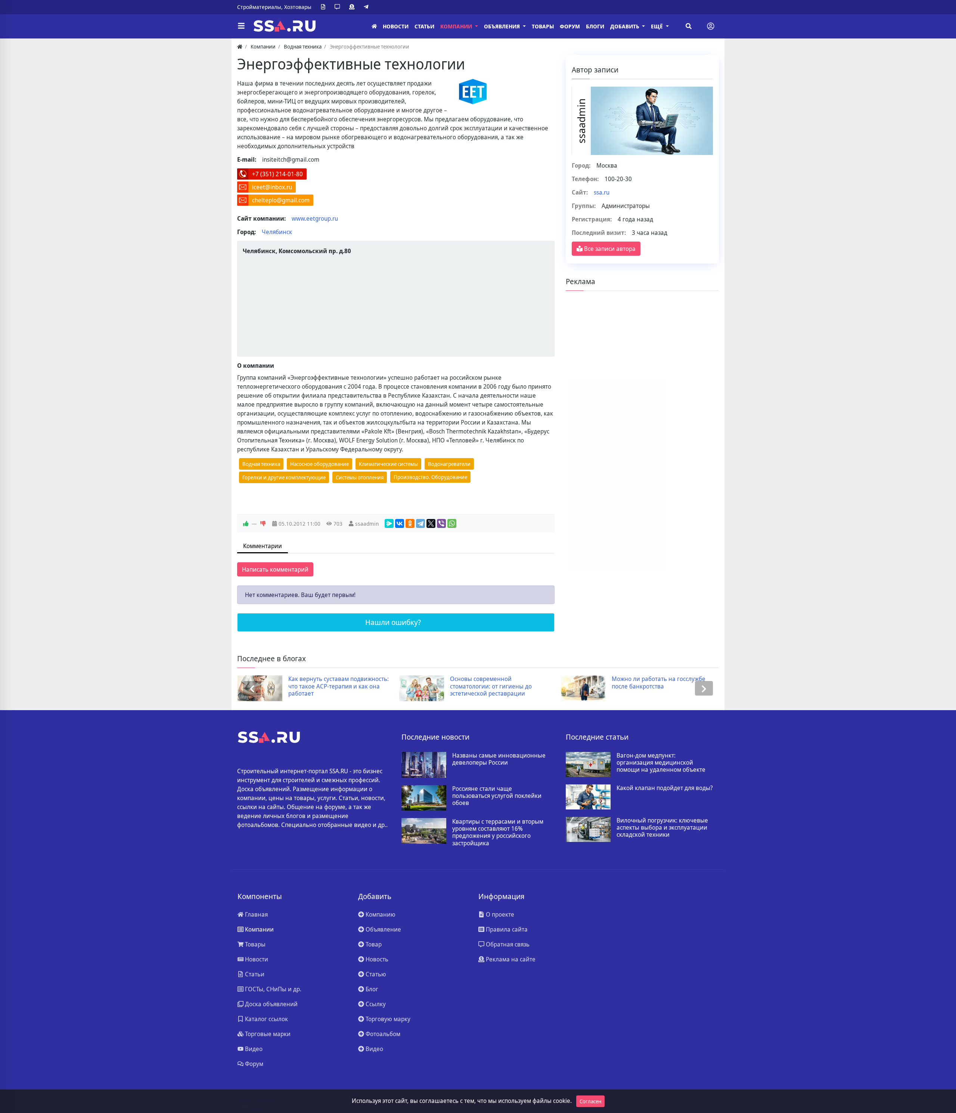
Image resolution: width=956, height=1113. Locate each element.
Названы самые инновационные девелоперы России (499, 759)
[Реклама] (353, 7)
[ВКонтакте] (399, 523)
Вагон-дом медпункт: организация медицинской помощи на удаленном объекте (661, 763)
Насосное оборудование (319, 463)
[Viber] (441, 523)
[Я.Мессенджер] (389, 523)
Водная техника (261, 463)
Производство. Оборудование (430, 477)
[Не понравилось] (263, 524)
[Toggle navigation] (710, 26)
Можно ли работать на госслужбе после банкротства (658, 682)
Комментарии (262, 546)
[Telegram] (367, 7)
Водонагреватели (449, 463)
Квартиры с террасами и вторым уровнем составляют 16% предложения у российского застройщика (497, 832)
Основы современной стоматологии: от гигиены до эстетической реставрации (491, 686)
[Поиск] (688, 26)
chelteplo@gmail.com (281, 200)
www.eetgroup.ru (315, 218)
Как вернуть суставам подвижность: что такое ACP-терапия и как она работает (338, 686)
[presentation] (252, 688)
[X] (430, 523)
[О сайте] (324, 7)
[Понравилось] (245, 524)
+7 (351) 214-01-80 (277, 174)
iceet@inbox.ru (272, 187)
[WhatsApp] (451, 523)
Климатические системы (388, 463)
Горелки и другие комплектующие (284, 477)
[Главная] (374, 26)
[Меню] (241, 26)
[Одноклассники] (410, 523)
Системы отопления (360, 477)
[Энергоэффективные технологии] (473, 92)
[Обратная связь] (339, 7)
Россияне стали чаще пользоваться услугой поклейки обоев (496, 796)
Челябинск (277, 232)
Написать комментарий (275, 569)
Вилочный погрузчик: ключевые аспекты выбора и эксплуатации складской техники (662, 828)
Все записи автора (609, 249)
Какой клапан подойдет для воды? (665, 788)
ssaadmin (367, 523)
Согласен (590, 1101)
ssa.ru (601, 192)
